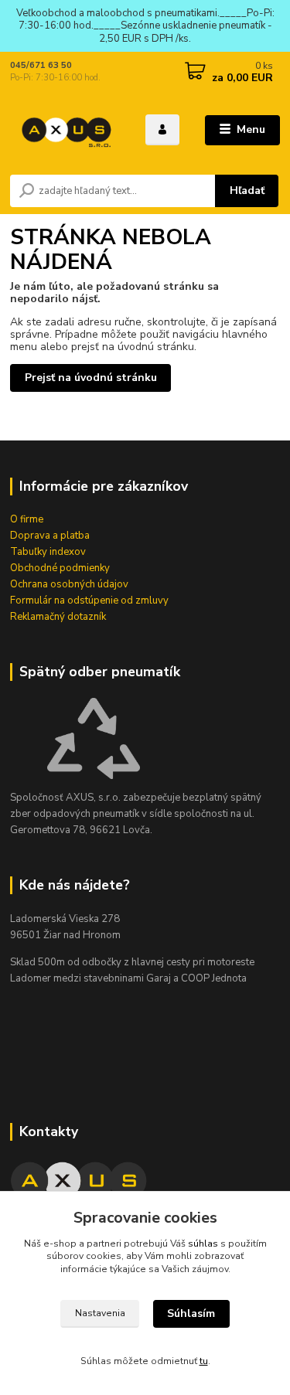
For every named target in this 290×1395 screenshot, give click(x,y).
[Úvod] (66, 130)
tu (204, 1361)
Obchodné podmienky (60, 568)
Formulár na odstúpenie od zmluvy (89, 600)
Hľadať (247, 190)
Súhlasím (191, 1313)
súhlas (203, 1243)
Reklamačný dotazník (58, 617)
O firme (26, 519)
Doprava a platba (50, 536)
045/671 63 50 (41, 65)
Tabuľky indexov (48, 552)
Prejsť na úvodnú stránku (91, 377)
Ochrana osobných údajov (69, 584)
